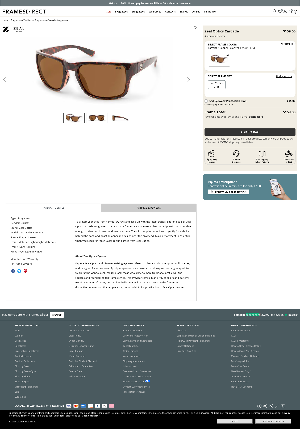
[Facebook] (259, 406)
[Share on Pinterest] (25, 271)
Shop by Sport (22, 381)
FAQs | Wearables (240, 340)
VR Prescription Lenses (26, 386)
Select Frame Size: (220, 76)
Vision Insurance (131, 356)
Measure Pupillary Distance (245, 356)
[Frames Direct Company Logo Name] (24, 11)
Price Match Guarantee (81, 366)
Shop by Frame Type (25, 371)
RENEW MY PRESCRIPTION (231, 192)
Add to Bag (249, 132)
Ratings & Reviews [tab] (149, 207)
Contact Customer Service (136, 386)
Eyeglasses (121, 11)
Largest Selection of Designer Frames (196, 335)
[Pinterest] (271, 406)
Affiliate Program (77, 376)
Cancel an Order (131, 345)
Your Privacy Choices (133, 381)
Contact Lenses (23, 356)
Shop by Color (22, 366)
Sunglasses (138, 11)
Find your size (284, 76)
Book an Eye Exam (240, 381)
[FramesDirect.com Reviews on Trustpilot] (236, 315)
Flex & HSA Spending (241, 386)
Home (6, 20)
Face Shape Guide (240, 361)
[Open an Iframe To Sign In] (285, 11)
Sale (108, 11)
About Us (181, 330)
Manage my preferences (22, 422)
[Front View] (96, 118)
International (129, 366)
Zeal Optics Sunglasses (34, 20)
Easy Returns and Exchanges (137, 340)
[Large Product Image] (97, 73)
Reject (235, 421)
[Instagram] (277, 406)
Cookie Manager (90, 416)
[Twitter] (265, 406)
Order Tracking (130, 350)
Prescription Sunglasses (27, 350)
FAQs (233, 335)
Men (17, 330)
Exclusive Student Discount (83, 361)
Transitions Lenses (240, 376)
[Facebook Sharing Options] (13, 271)
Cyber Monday (76, 340)
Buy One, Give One (186, 350)
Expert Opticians (185, 345)
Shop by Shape (22, 376)
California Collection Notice (137, 376)
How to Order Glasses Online (246, 345)
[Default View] (74, 118)
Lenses (196, 11)
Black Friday (75, 335)
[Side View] (119, 118)
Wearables (155, 11)
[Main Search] (274, 11)
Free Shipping (76, 350)
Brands (184, 11)
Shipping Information (134, 361)
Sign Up (56, 314)
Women (19, 335)
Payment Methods (132, 330)
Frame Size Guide (240, 366)
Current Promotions (79, 330)
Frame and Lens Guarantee (137, 371)
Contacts (170, 11)
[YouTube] (283, 406)
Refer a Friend (76, 371)
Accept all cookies (273, 421)
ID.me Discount (77, 356)
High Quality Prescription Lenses (193, 340)
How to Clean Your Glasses (245, 350)
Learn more (256, 116)
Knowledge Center (240, 330)
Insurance (210, 11)
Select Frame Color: (222, 44)
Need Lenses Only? (241, 371)
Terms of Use (28, 416)
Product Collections (25, 361)
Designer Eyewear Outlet (81, 345)
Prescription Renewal (134, 391)
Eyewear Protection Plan (230, 101)
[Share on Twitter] (19, 271)
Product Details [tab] (53, 207)
